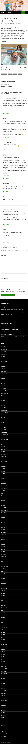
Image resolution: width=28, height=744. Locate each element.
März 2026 (3, 346)
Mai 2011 (3, 634)
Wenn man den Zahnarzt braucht (11, 327)
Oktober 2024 (4, 354)
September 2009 (4, 676)
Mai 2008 (3, 712)
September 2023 (4, 363)
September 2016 (4, 515)
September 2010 (4, 646)
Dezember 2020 (4, 410)
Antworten (6, 113)
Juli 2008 (3, 707)
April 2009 (3, 685)
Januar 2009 (3, 693)
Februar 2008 (3, 720)
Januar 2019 (3, 456)
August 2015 (3, 544)
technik (14, 74)
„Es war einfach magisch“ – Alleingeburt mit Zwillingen (12, 312)
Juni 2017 (3, 495)
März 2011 (3, 639)
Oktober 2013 (4, 588)
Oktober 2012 (4, 607)
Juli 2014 (3, 571)
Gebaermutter (6, 183)
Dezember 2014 (4, 559)
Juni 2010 (3, 654)
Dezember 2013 (4, 583)
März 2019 (3, 451)
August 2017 (3, 490)
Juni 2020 (3, 420)
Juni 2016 (3, 522)
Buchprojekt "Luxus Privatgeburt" (8, 80)
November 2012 (4, 605)
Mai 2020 (3, 422)
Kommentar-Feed (4, 733)
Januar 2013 (3, 600)
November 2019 (4, 434)
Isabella (4, 118)
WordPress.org (4, 736)
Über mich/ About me (9, 331)
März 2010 (3, 661)
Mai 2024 (3, 356)
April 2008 (3, 715)
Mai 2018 (3, 471)
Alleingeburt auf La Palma (6, 314)
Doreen (4, 229)
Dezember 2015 (4, 537)
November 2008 (4, 698)
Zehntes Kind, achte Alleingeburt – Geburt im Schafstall (12, 309)
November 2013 (4, 585)
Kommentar (4, 255)
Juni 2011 (3, 632)
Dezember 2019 (4, 432)
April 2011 (3, 637)
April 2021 (3, 402)
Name (2, 272)
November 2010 (4, 642)
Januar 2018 (3, 481)
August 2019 (3, 441)
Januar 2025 (3, 351)
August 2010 (3, 649)
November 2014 (4, 561)
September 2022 (4, 376)
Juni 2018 (3, 468)
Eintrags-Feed (4, 731)
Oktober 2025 (4, 349)
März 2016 (3, 529)
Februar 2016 (3, 532)
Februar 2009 (3, 690)
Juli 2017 (3, 493)
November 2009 (4, 671)
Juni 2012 (3, 612)
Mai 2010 (3, 656)
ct (3, 196)
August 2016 (3, 517)
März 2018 (3, 476)
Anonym (4, 208)
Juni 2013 (3, 593)
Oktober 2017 (4, 485)
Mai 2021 (3, 400)
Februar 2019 (3, 454)
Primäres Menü (26, 12)
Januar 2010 (3, 666)
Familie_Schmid (7, 142)
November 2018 (4, 459)
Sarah (12, 23)
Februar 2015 (3, 554)
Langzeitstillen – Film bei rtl (6, 85)
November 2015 (4, 539)
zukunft (20, 74)
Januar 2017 (3, 507)
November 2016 (4, 510)
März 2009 (3, 688)
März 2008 (3, 717)
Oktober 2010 (4, 644)
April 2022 (3, 385)
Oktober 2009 (4, 673)
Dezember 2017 (4, 483)
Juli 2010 (3, 651)
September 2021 (4, 393)
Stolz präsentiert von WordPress (6, 742)
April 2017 (3, 500)
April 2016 (3, 527)
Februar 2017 (3, 505)
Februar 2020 (3, 427)
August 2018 (3, 466)
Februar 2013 (3, 598)
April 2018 (3, 473)
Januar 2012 (3, 622)
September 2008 (4, 702)
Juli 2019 (3, 444)
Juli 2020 (3, 417)
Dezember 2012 (4, 602)
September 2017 (4, 488)
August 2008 (3, 705)
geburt (9, 74)
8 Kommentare (19, 23)
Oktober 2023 (4, 361)
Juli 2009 (3, 678)
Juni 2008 (3, 710)
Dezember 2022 (4, 373)
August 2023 (3, 366)
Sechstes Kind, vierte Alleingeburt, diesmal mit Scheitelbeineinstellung (10, 317)
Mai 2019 (3, 446)
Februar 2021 (3, 407)
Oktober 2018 (4, 461)
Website (3, 284)
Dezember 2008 (4, 695)
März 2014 (3, 578)
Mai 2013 (3, 595)
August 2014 (3, 568)
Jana (4, 154)
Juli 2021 (3, 395)
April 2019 (3, 449)
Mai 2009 (3, 683)
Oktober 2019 (4, 437)
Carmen (4, 97)
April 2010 (3, 659)
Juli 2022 (3, 381)
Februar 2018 (3, 478)
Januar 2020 (3, 429)
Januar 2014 (3, 581)
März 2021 (3, 405)
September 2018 (4, 463)
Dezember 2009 (4, 668)
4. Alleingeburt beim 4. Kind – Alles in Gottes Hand (11, 307)
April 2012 (3, 617)
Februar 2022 (3, 388)
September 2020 (4, 415)
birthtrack (4, 74)
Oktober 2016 (4, 512)
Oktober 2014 (4, 563)
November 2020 (4, 412)
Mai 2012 (3, 615)
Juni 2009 (3, 681)
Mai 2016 (3, 524)
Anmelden (3, 728)
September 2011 (4, 627)
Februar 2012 (3, 620)
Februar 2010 (3, 663)
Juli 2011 (3, 629)
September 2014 (4, 566)
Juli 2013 (3, 590)
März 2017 (3, 502)
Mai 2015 (3, 546)
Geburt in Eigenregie (6, 12)
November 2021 (4, 390)
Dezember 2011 (4, 624)
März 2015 (3, 551)
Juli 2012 (3, 610)
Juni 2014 (3, 573)
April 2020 (3, 424)
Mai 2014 (3, 576)
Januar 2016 (3, 534)
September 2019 (4, 439)
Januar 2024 (3, 359)
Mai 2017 (3, 498)
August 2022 (3, 378)
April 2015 (3, 549)
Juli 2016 (3, 520)
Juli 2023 (3, 368)
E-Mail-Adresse (5, 278)
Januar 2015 (3, 556)
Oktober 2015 (4, 542)
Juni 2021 (3, 398)
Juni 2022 (3, 383)
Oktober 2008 (4, 700)
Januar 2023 (3, 371)
